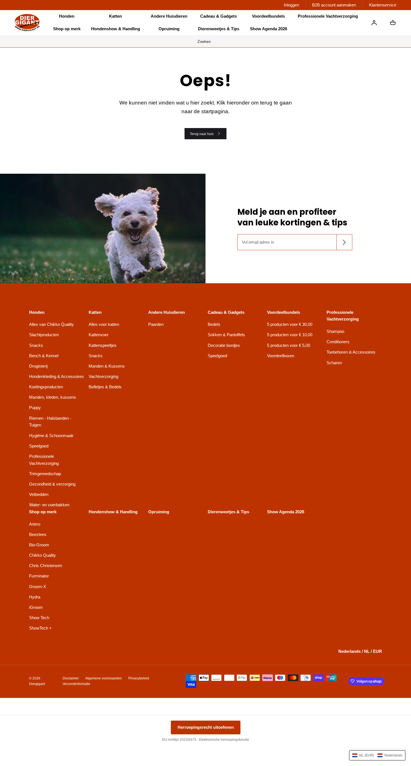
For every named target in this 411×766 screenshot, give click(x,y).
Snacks (36, 345)
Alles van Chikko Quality (51, 324)
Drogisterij (38, 366)
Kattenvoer (98, 334)
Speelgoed (38, 446)
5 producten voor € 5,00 (288, 345)
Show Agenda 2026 (268, 28)
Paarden (156, 324)
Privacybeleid (138, 678)
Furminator (39, 576)
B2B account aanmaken (334, 5)
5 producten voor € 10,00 (289, 334)
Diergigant (37, 684)
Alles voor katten (104, 324)
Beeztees (37, 534)
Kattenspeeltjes (103, 345)
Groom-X (37, 586)
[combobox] (205, 41)
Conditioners (338, 341)
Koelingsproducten (46, 386)
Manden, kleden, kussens (52, 397)
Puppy (35, 407)
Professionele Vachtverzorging (44, 460)
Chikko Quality (42, 555)
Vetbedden (38, 494)
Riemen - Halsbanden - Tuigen (50, 422)
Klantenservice (382, 5)
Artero (34, 524)
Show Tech (39, 617)
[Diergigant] (27, 22)
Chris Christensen (45, 565)
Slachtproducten (44, 334)
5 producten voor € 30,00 (289, 324)
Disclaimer (71, 678)
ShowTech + (40, 628)
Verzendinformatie (76, 684)
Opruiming (169, 28)
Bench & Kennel (43, 355)
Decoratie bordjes (224, 345)
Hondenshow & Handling (115, 28)
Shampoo (335, 331)
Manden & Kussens (107, 366)
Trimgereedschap (45, 473)
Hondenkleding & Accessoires (56, 376)
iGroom (36, 607)
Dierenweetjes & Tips (218, 28)
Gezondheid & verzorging (52, 484)
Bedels (214, 324)
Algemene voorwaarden (103, 678)
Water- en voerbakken (49, 504)
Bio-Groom (39, 544)
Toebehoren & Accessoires (351, 352)
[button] (67, 16)
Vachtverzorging (103, 376)
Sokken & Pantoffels (226, 334)
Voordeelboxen (280, 355)
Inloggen (291, 5)
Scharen (334, 362)
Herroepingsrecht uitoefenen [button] (206, 727)
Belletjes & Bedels (105, 386)
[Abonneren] (344, 242)
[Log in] (374, 22)
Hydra (34, 597)
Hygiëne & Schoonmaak (51, 435)
